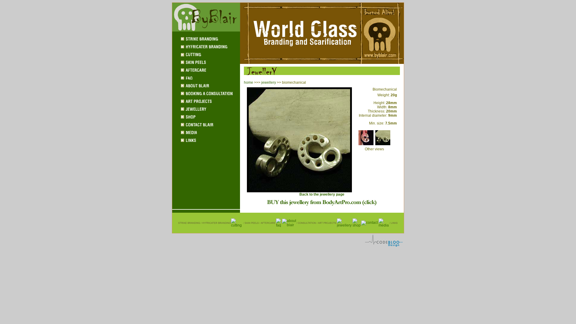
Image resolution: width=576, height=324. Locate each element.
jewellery (268, 82)
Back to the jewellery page (321, 194)
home (248, 82)
